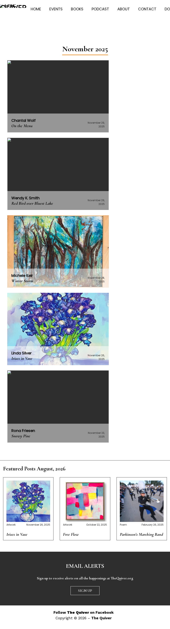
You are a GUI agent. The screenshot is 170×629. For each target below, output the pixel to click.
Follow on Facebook (83, 612)
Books (77, 9)
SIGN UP (85, 590)
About (123, 9)
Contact (147, 9)
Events (56, 9)
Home (36, 9)
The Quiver (101, 618)
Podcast (100, 9)
